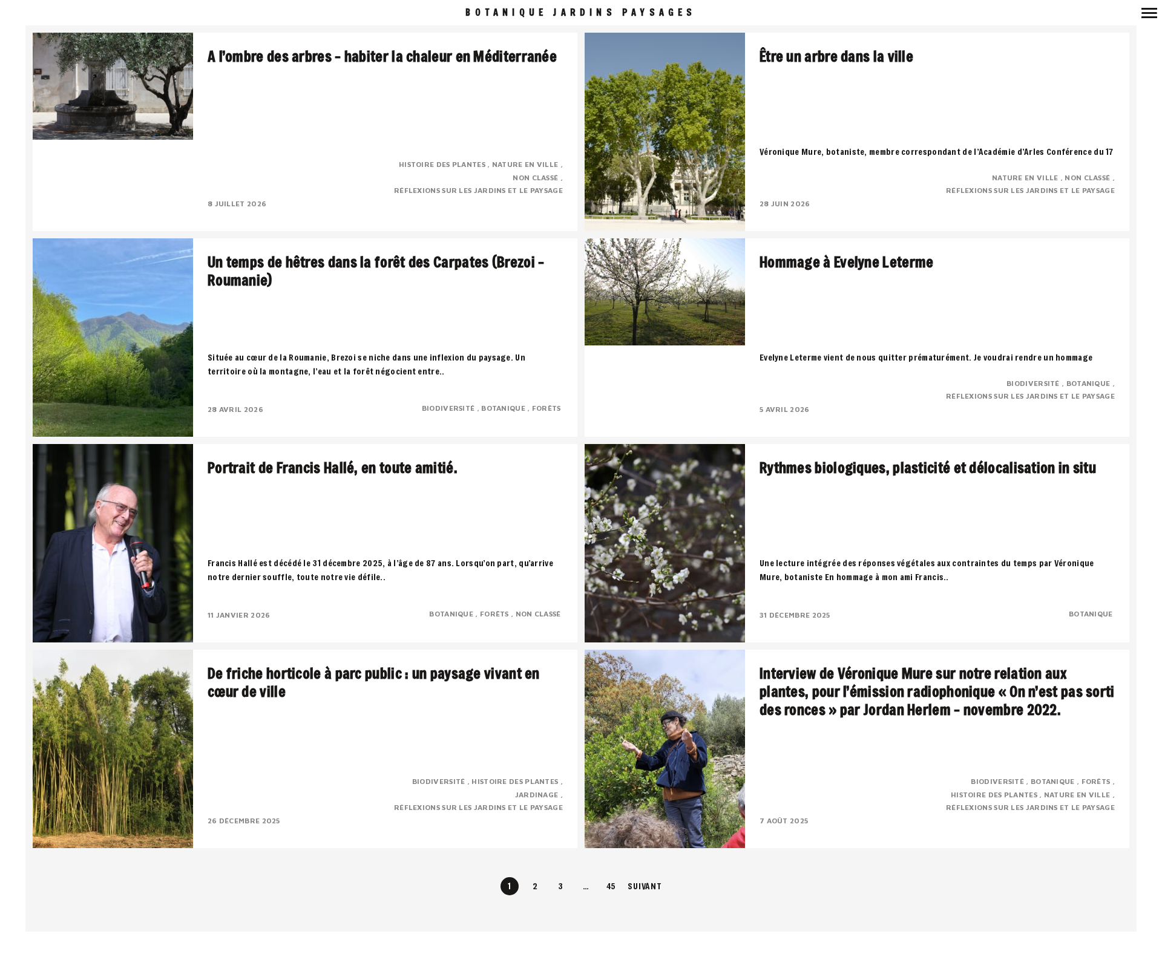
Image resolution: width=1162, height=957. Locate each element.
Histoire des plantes (443, 164)
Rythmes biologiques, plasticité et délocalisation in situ (928, 467)
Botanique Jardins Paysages (580, 12)
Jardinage (537, 794)
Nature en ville (526, 164)
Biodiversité (449, 408)
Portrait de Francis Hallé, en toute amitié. (333, 467)
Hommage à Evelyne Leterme (847, 262)
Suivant (644, 886)
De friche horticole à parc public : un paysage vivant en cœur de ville (374, 682)
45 (611, 886)
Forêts (547, 408)
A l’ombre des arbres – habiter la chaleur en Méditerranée (382, 56)
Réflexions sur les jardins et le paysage (478, 190)
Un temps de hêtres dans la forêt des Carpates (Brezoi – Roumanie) (376, 271)
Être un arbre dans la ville (836, 56)
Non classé (536, 177)
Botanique (504, 408)
